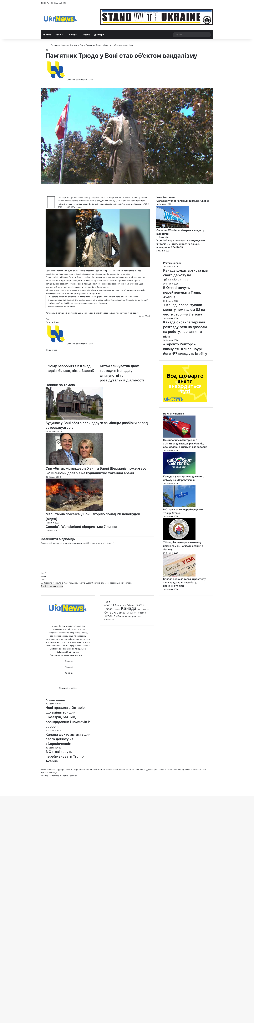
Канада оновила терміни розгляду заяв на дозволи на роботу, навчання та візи (184, 583)
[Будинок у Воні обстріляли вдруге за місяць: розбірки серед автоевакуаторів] (74, 419)
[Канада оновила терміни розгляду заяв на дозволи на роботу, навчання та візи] (179, 576)
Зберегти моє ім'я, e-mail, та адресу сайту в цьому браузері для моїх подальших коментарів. (88, 583)
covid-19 (109, 605)
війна (119, 616)
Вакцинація (120, 605)
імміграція (109, 620)
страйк (133, 616)
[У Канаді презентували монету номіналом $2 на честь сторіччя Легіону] (179, 539)
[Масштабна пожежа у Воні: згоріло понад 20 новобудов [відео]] (74, 510)
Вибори (130, 605)
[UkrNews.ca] (60, 18)
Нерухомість (142, 609)
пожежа (126, 616)
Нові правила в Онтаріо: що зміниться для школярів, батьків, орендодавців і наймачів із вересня (185, 444)
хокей (139, 616)
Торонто (141, 612)
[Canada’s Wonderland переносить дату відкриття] (172, 227)
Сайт (43, 579)
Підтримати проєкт (68, 688)
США (119, 612)
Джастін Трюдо (53, 322)
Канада (73, 34)
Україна (86, 34)
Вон (81, 45)
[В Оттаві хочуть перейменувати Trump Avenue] (179, 506)
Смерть (133, 613)
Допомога (116, 609)
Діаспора (99, 34)
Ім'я (43, 573)
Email (44, 576)
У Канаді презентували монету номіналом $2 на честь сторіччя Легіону (183, 546)
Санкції (126, 613)
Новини (59, 34)
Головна (47, 34)
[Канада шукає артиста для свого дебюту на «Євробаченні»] (179, 473)
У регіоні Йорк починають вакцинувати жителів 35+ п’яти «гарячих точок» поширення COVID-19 (180, 244)
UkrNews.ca (72, 79)
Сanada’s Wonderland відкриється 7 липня (81, 527)
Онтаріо (73, 45)
